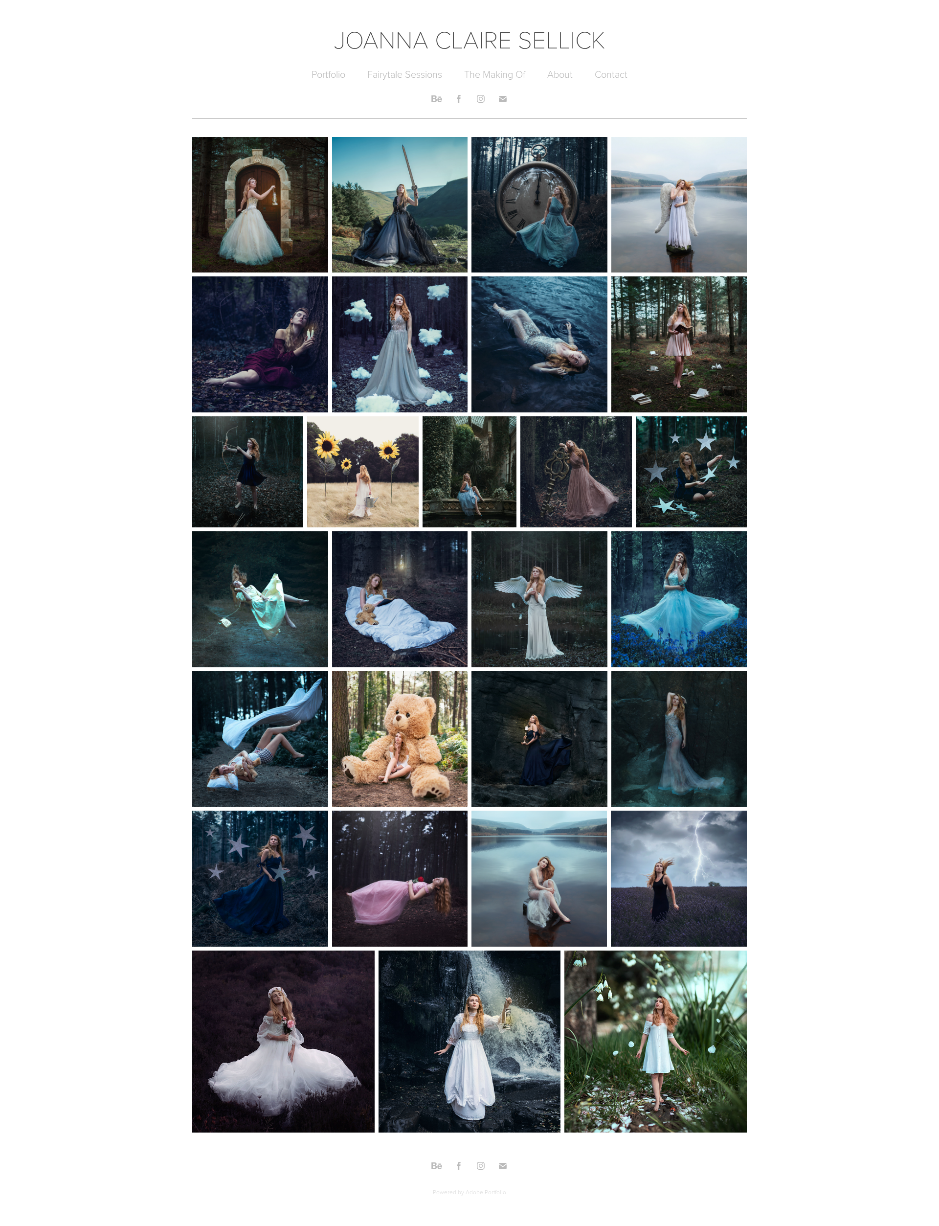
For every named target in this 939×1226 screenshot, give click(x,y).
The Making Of (494, 74)
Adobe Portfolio (486, 1192)
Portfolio (328, 74)
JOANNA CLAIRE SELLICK (469, 38)
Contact (611, 74)
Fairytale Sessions (404, 74)
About (560, 74)
